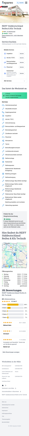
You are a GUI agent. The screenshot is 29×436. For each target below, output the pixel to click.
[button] (14, 255)
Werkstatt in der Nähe (8, 388)
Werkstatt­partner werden (8, 404)
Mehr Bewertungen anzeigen (11, 352)
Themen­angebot (6, 419)
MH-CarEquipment (6, 365)
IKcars (16, 371)
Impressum (5, 410)
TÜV (3, 416)
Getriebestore (5, 368)
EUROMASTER (18, 365)
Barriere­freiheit (5, 422)
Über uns (4, 402)
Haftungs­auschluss (7, 413)
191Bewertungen (10, 31)
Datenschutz (5, 407)
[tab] (12, 21)
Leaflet (13, 267)
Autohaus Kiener (6, 381)
